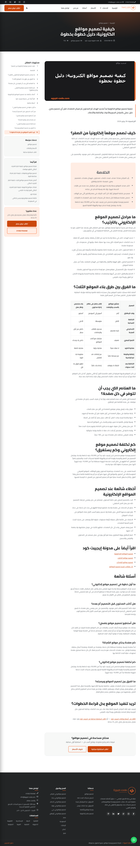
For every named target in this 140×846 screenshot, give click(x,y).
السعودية (63, 821)
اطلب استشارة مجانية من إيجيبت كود (93, 718)
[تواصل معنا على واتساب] (134, 840)
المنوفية (10, 824)
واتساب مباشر (31, 800)
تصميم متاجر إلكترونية (87, 813)
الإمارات (63, 825)
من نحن (75, 8)
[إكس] (15, 2)
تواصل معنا (65, 8)
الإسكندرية (19, 821)
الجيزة (28, 821)
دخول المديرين (8, 843)
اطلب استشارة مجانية (99, 749)
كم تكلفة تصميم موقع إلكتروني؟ (26, 123)
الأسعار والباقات (31, 148)
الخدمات (105, 8)
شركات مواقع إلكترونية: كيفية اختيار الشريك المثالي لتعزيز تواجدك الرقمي (23, 189)
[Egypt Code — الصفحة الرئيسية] (129, 8)
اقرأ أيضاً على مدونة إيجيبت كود (25, 98)
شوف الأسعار (77, 749)
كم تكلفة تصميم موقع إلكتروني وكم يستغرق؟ (26, 89)
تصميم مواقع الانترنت (125, 558)
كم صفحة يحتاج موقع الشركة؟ (27, 119)
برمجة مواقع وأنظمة (87, 809)
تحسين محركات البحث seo (85, 797)
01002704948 (129, 2)
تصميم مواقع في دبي (59, 809)
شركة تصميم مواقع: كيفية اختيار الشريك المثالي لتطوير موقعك (24, 168)
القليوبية (10, 821)
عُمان (64, 829)
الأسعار (93, 8)
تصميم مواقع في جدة (59, 797)
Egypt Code (126, 843)
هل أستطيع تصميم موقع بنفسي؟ (26, 115)
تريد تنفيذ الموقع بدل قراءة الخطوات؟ (22, 132)
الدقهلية (35, 824)
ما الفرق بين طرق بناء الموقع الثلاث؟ (23, 79)
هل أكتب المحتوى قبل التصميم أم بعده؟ (24, 111)
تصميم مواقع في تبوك (58, 805)
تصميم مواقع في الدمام (58, 801)
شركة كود (33, 194)
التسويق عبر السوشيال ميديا (85, 801)
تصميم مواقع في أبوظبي (58, 813)
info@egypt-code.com (115, 2)
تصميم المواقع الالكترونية (123, 553)
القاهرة (35, 821)
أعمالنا (84, 8)
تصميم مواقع (103, 23)
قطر (64, 833)
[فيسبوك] (24, 2)
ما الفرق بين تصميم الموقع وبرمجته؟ (25, 128)
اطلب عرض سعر (14, 8)
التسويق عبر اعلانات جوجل (85, 805)
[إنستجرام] (19, 2)
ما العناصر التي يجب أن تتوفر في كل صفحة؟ (21, 83)
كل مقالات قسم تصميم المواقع (121, 566)
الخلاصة (32, 70)
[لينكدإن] (10, 2)
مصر (64, 817)
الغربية (19, 824)
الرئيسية (114, 8)
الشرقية (26, 824)
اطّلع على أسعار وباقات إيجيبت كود (123, 718)
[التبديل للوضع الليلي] (27, 8)
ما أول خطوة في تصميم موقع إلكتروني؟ (24, 107)
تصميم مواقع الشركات (125, 562)
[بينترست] (5, 2)
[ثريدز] (123, 814)
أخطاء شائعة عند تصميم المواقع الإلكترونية (21, 94)
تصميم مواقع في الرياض (58, 793)
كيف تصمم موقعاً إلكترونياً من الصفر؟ (23, 66)
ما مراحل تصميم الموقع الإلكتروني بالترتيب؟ (21, 74)
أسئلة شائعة (31, 103)
